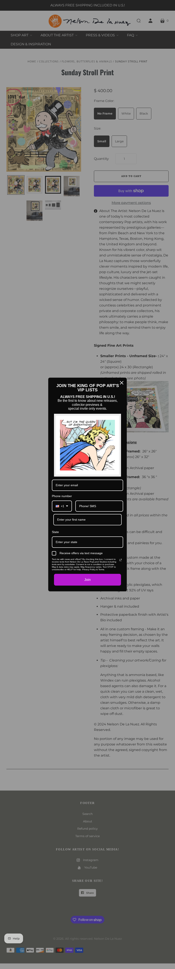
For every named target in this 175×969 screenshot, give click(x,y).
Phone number (62, 496)
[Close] (122, 383)
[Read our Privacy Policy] (120, 560)
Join (87, 580)
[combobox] (62, 506)
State (55, 532)
